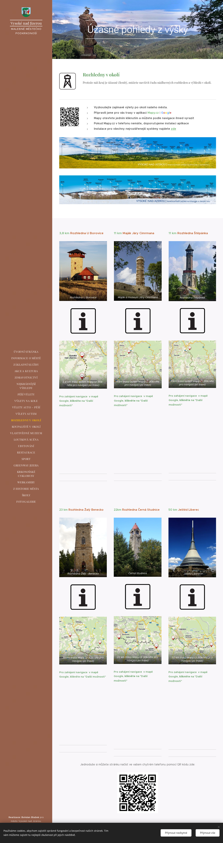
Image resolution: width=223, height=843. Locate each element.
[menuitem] (26, 352)
